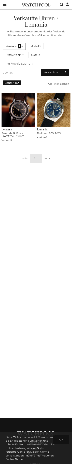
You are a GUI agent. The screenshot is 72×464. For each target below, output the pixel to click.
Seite (25, 158)
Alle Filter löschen (58, 83)
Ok (61, 439)
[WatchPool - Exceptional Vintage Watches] (36, 4)
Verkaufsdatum (54, 72)
